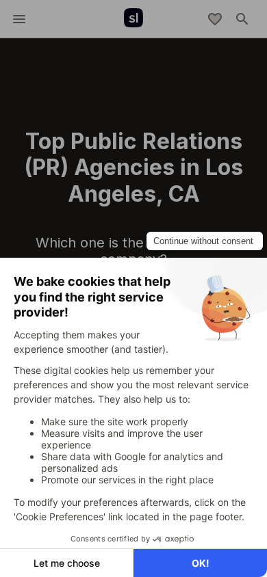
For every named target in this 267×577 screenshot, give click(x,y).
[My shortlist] (215, 19)
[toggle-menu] (19, 19)
